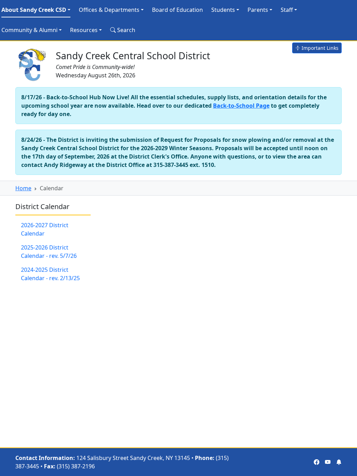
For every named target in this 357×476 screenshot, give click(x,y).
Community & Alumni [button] (29, 30)
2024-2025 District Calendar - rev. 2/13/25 (50, 274)
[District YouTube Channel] (328, 462)
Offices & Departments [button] (109, 10)
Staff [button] (287, 10)
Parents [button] (258, 10)
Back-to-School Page (241, 105)
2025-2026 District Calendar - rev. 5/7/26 (49, 252)
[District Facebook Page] (316, 462)
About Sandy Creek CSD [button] (33, 10)
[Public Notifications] (339, 462)
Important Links (319, 48)
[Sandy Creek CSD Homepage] (32, 63)
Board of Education (177, 10)
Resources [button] (84, 30)
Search (125, 30)
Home (23, 188)
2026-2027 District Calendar (44, 229)
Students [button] (223, 10)
